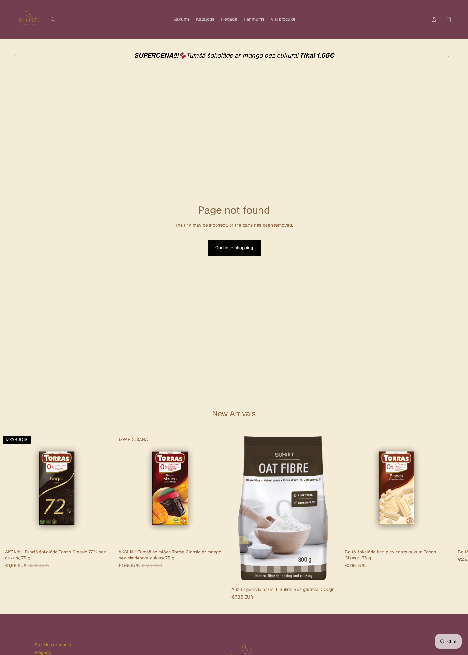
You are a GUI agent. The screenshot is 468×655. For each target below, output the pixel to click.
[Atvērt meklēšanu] (53, 19)
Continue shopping (234, 248)
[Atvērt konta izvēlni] (434, 19)
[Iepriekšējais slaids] (15, 55)
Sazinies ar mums (53, 645)
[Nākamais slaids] (448, 55)
